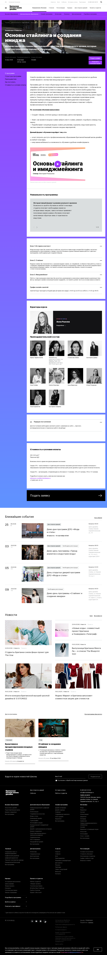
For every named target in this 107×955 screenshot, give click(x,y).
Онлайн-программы (46, 14)
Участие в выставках (11, 890)
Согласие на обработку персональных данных (62, 921)
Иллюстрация (34, 811)
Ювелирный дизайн (36, 818)
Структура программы (13, 76)
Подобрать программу (90, 14)
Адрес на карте (85, 795)
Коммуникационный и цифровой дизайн (39, 808)
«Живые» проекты (35, 883)
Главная (7, 22)
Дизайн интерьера (60, 807)
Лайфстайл (83, 821)
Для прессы (58, 862)
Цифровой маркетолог (11, 858)
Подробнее (60, 325)
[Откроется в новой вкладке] (32, 921)
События (63, 2)
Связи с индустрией (61, 869)
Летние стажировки (11, 892)
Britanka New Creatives (37, 888)
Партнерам (82, 2)
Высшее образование (11, 14)
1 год (40, 740)
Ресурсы (57, 865)
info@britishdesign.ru (87, 792)
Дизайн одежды (60, 810)
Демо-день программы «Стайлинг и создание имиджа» (64, 594)
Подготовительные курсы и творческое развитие (38, 834)
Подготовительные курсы (12, 810)
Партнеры (58, 867)
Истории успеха (73, 2)
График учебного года (87, 858)
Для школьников (76, 14)
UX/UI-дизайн (59, 816)
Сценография (34, 820)
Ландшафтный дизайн (36, 841)
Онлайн (82, 827)
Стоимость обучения (86, 854)
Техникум (66, 14)
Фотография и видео (36, 822)
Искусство (83, 831)
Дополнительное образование (29, 14)
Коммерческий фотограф (12, 862)
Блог (58, 2)
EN (5, 2)
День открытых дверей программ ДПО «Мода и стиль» (63, 573)
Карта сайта (59, 944)
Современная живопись (62, 814)
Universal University (14, 2)
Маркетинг (58, 818)
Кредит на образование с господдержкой (63, 933)
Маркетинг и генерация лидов (89, 829)
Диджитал (83, 816)
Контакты (58, 873)
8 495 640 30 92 (85, 790)
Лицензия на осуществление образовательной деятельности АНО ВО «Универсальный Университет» (65, 939)
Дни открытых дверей (81, 7)
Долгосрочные (34, 856)
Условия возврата (60, 929)
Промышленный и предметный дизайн (39, 825)
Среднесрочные (35, 837)
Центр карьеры (9, 883)
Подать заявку (95, 58)
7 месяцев (9, 740)
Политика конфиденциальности (65, 924)
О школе (57, 848)
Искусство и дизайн (11, 807)
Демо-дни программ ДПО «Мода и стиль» (63, 530)
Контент (82, 812)
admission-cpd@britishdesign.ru (40, 478)
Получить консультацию (95, 62)
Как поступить (10, 82)
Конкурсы (8, 888)
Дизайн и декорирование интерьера (41, 829)
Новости (53, 2)
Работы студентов (61, 793)
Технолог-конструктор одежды (14, 860)
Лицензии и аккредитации (63, 860)
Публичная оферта (61, 927)
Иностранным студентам (87, 856)
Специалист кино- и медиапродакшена (11, 852)
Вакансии (58, 871)
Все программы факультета (93, 714)
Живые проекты (9, 886)
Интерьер (83, 818)
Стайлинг (58, 812)
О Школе (51, 7)
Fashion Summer (35, 890)
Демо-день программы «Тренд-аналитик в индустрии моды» (62, 552)
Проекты (24, 648)
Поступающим (61, 7)
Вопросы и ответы (85, 860)
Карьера (69, 7)
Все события (98, 517)
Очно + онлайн (84, 836)
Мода (82, 807)
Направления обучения (39, 7)
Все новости (98, 615)
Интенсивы (58, 14)
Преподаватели (10, 79)
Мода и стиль (34, 22)
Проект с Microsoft (35, 892)
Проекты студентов (95, 7)
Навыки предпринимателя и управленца (88, 824)
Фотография (84, 833)
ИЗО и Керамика (35, 839)
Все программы (9, 814)
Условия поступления (86, 851)
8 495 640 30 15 (93, 2)
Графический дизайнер (12, 855)
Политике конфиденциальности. (72, 952)
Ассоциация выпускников (12, 881)
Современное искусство (37, 814)
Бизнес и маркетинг (11, 812)
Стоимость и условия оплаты (15, 85)
